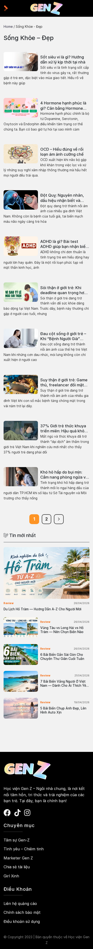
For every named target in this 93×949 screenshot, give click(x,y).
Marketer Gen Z (18, 858)
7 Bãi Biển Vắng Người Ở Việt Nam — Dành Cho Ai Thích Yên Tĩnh (64, 684)
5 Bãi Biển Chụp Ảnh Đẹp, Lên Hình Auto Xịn (63, 710)
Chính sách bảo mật (22, 912)
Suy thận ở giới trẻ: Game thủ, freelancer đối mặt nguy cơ (64, 382)
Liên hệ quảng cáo (20, 903)
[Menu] (8, 8)
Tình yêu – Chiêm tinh (24, 848)
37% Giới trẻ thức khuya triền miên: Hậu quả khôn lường (63, 428)
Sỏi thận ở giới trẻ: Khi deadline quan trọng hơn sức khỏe (63, 290)
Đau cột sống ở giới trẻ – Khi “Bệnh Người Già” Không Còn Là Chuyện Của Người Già (63, 336)
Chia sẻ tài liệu (17, 866)
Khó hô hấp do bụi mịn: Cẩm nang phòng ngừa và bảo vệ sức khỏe (64, 475)
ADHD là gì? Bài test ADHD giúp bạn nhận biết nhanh (63, 244)
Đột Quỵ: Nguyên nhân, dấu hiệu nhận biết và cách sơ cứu (62, 198)
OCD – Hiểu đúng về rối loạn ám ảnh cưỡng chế (62, 152)
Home (8, 26)
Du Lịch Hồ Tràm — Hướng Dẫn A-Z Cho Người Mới (42, 609)
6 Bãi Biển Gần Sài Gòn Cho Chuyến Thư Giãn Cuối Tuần (62, 657)
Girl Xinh (11, 876)
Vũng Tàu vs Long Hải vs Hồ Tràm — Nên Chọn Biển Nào (61, 630)
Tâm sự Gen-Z (17, 840)
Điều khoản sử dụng (22, 921)
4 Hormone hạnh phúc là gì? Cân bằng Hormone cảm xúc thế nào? (63, 106)
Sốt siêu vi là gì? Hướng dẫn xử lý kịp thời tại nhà (62, 59)
